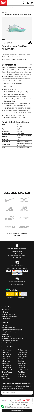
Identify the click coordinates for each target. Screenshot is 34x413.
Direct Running (6, 354)
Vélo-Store (21, 374)
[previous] (1, 213)
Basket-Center (6, 350)
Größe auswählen (17, 410)
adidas (7, 42)
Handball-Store (6, 365)
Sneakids (21, 361)
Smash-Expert (22, 356)
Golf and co (5, 363)
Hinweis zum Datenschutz (9, 341)
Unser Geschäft (6, 343)
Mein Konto (5, 310)
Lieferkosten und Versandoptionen (12, 338)
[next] (32, 213)
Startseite (4, 12)
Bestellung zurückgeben (17, 286)
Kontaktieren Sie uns (17, 251)
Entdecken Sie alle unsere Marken (17, 235)
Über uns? (4, 325)
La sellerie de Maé (7, 370)
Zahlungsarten (6, 336)
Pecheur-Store (22, 350)
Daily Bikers (5, 352)
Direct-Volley (5, 356)
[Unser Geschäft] (23, 2)
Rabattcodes (5, 319)
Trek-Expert (21, 367)
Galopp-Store (5, 361)
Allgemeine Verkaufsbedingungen (12, 330)
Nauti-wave (5, 374)
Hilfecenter (4, 312)
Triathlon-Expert (23, 370)
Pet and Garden (23, 352)
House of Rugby (6, 367)
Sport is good (22, 363)
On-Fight (4, 376)
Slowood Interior (23, 354)
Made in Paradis (6, 372)
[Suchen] (7, 8)
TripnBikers (21, 372)
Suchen (10, 8)
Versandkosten (24, 402)
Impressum (5, 334)
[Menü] (2, 8)
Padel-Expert (5, 379)
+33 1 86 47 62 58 (17, 257)
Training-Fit (21, 365)
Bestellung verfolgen (8, 314)
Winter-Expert (22, 376)
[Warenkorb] (32, 2)
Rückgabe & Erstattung (8, 332)
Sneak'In (20, 359)
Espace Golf (5, 359)
